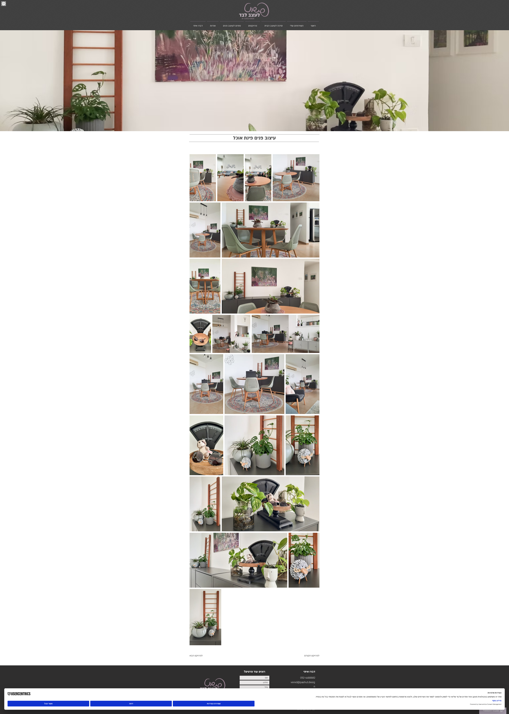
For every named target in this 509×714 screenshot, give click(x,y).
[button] (3, 3)
